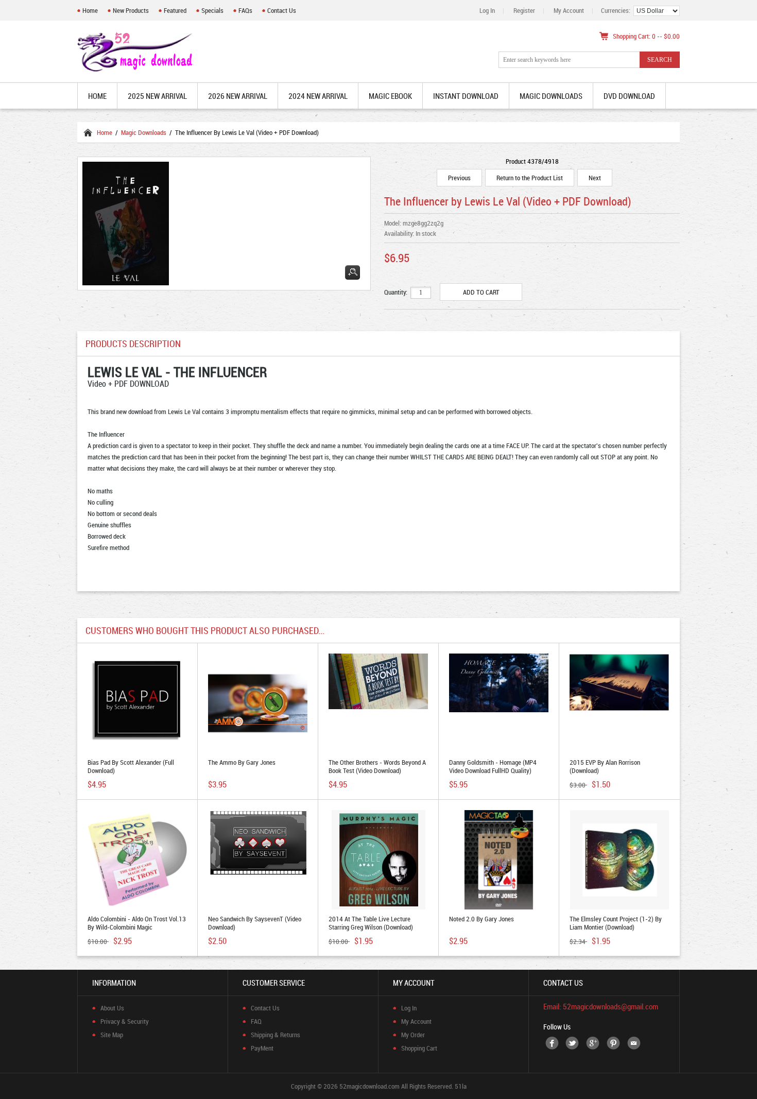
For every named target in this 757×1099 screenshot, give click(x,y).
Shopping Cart (419, 1048)
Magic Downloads (143, 132)
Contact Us (281, 10)
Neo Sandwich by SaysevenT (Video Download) (254, 923)
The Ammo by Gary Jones (242, 762)
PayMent (262, 1048)
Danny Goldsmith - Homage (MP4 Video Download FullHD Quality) (493, 766)
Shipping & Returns (275, 1034)
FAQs (245, 10)
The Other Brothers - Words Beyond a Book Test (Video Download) (377, 766)
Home (90, 10)
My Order (413, 1034)
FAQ (256, 1021)
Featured (175, 10)
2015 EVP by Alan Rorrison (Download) (605, 766)
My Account (569, 10)
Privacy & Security (124, 1021)
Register (524, 10)
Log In (487, 10)
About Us (112, 1007)
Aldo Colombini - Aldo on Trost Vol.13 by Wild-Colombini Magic (137, 923)
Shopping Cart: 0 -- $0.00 (646, 36)
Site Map (111, 1034)
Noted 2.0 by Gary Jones (481, 918)
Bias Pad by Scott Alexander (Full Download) (131, 766)
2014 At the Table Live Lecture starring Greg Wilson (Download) (371, 923)
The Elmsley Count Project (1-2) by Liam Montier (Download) (616, 923)
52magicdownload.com (369, 1086)
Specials (212, 10)
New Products (131, 10)
